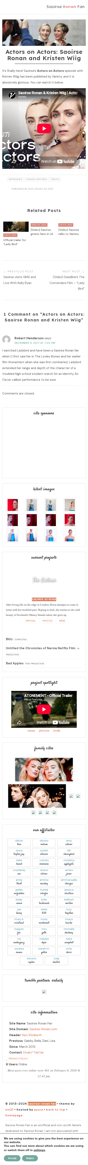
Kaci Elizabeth (32, 1035)
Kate (44, 901)
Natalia (44, 941)
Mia (44, 931)
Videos (55, 179)
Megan (19, 931)
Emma (44, 882)
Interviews (15, 179)
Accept (12, 1158)
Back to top (55, 1109)
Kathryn (69, 901)
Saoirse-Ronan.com (43, 1029)
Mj (19, 941)
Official (30, 620)
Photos (47, 620)
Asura (38, 1109)
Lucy (69, 911)
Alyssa (44, 842)
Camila (44, 862)
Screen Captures (36, 179)
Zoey (56, 960)
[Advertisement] (44, 447)
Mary (44, 921)
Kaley (19, 901)
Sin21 (9, 1109)
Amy (68, 842)
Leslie (44, 911)
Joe (19, 911)
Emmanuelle (69, 882)
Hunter (44, 892)
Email (26, 1052)
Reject (30, 1158)
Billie (19, 862)
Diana (44, 872)
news (31, 731)
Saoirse (19, 950)
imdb (56, 731)
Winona (31, 960)
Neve (68, 941)
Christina (68, 862)
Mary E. (19, 921)
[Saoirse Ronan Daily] (44, 991)
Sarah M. (44, 950)
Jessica (68, 892)
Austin (44, 852)
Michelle (69, 931)
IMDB (62, 620)
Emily (19, 882)
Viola (69, 950)
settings (39, 1150)
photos (44, 731)
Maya (69, 921)
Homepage (14, 1115)
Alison (19, 842)
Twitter (38, 1052)
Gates (19, 892)
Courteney (19, 872)
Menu (12, 7)
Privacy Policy (18, 1058)
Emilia (69, 872)
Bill (68, 852)
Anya (19, 852)
